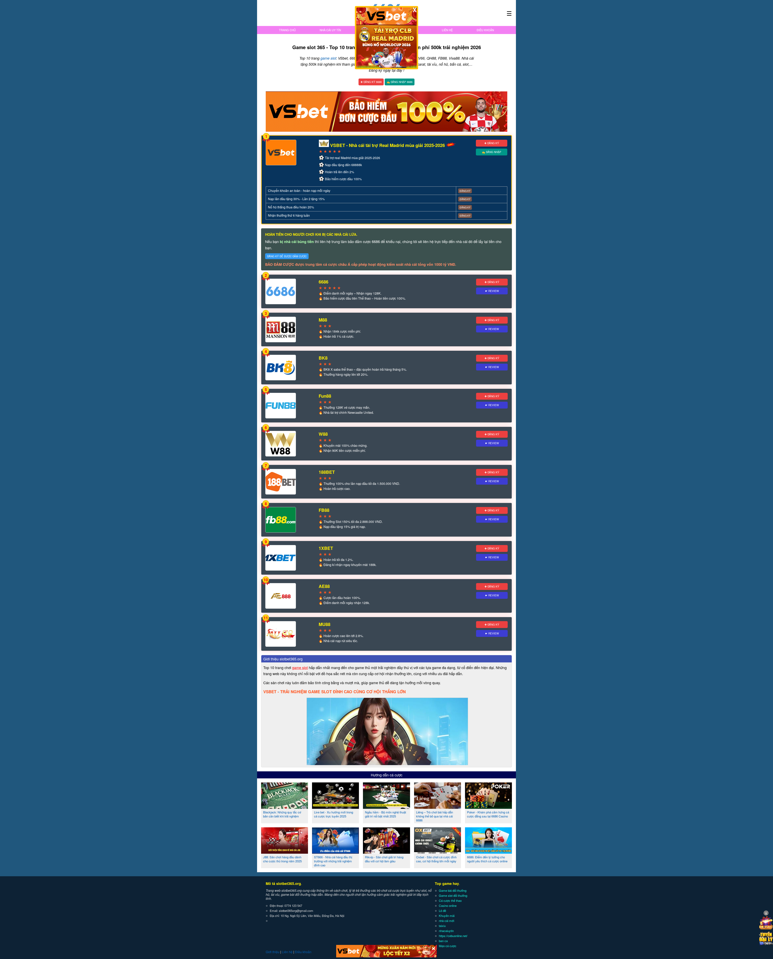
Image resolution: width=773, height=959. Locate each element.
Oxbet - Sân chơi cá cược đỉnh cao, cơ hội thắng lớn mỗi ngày (436, 859)
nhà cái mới (446, 921)
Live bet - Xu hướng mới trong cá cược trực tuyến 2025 (333, 814)
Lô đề (442, 910)
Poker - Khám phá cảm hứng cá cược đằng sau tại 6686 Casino (488, 814)
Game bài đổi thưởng (452, 890)
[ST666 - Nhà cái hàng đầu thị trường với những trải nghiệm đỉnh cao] (335, 852)
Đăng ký (465, 190)
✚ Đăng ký (491, 143)
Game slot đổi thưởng (453, 895)
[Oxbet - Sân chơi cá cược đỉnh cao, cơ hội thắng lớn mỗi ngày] (437, 852)
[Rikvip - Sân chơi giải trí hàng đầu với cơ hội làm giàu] (386, 852)
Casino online (448, 905)
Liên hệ (447, 30)
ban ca (443, 941)
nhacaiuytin (446, 931)
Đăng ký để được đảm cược (287, 256)
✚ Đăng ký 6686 (371, 82)
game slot (328, 58)
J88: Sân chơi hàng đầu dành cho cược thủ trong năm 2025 (282, 859)
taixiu (442, 926)
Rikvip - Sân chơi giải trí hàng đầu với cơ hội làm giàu (384, 859)
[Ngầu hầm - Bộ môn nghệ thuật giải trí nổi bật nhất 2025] (386, 807)
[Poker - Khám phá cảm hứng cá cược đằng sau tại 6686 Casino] (488, 807)
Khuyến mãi (447, 915)
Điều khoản (485, 30)
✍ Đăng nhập (491, 152)
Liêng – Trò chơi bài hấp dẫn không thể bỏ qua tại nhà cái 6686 (434, 816)
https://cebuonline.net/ (453, 936)
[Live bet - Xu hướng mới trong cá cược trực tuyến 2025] (335, 807)
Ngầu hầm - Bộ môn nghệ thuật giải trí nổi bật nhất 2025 (385, 814)
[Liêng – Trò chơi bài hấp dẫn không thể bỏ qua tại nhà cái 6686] (437, 807)
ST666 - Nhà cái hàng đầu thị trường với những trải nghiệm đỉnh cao (333, 861)
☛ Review (492, 291)
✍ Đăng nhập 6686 (399, 82)
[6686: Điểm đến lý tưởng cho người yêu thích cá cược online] (488, 852)
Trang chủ (287, 30)
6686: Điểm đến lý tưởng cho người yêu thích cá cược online (487, 859)
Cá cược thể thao (450, 900)
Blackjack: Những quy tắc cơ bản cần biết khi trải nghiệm (282, 814)
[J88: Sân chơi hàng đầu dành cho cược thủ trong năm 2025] (284, 852)
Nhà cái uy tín (330, 30)
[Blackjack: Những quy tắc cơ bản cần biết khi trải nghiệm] (284, 807)
